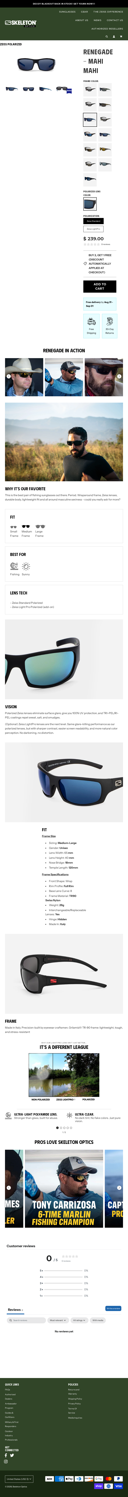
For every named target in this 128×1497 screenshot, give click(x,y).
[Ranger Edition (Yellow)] (105, 120)
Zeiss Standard (93, 221)
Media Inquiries (75, 1418)
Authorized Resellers (107, 28)
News (97, 20)
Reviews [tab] (15, 1310)
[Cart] (122, 36)
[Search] (106, 36)
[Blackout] (90, 105)
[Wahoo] (105, 134)
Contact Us (115, 20)
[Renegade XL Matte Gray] (105, 164)
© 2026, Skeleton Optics (16, 1486)
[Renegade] (90, 165)
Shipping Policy (75, 1399)
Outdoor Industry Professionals (11, 1435)
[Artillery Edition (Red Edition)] (90, 90)
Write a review (113, 1308)
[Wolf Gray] (90, 150)
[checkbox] (98, 1320)
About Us (81, 20)
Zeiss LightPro (93, 229)
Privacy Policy (74, 1403)
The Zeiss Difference (108, 11)
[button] (119, 376)
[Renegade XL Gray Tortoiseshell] (105, 149)
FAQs (7, 1389)
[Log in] (114, 36)
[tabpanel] (64, 1342)
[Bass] (105, 89)
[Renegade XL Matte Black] (90, 179)
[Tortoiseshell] (90, 135)
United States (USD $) (18, 1479)
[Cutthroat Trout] (105, 104)
